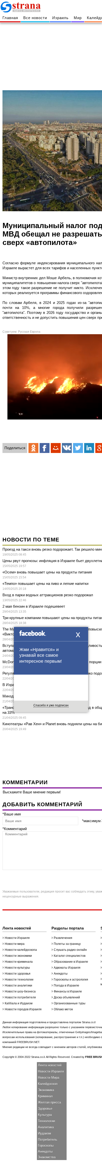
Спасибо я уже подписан (51, 705)
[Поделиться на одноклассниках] (33, 448)
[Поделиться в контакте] (67, 448)
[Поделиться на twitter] (78, 448)
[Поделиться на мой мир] (56, 448)
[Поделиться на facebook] (45, 448)
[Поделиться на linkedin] (89, 448)
